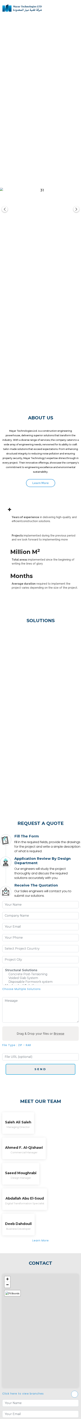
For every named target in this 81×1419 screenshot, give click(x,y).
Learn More (40, 483)
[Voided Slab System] (40, 978)
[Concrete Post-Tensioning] (40, 974)
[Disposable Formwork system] (40, 982)
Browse (59, 1033)
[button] (7, 1279)
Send (40, 1069)
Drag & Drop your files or (40, 1033)
